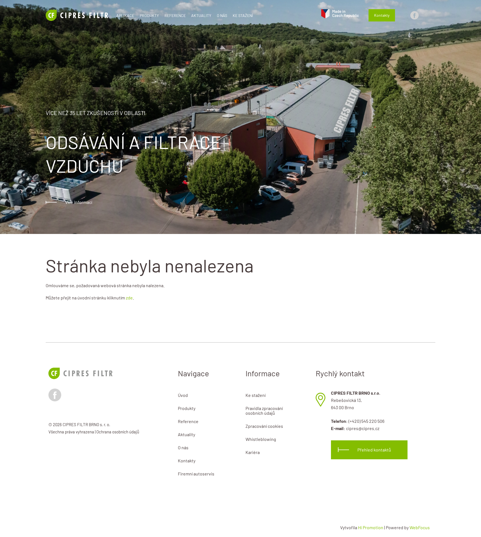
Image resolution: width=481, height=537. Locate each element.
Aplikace (125, 15)
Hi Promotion (370, 527)
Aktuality (201, 15)
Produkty (149, 15)
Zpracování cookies (264, 426)
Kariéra (253, 452)
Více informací (78, 202)
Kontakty (381, 15)
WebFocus (419, 527)
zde (129, 297)
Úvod (183, 395)
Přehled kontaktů (374, 449)
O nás (222, 15)
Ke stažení (243, 15)
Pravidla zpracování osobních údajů (264, 410)
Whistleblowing (261, 439)
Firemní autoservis (196, 473)
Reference (175, 15)
